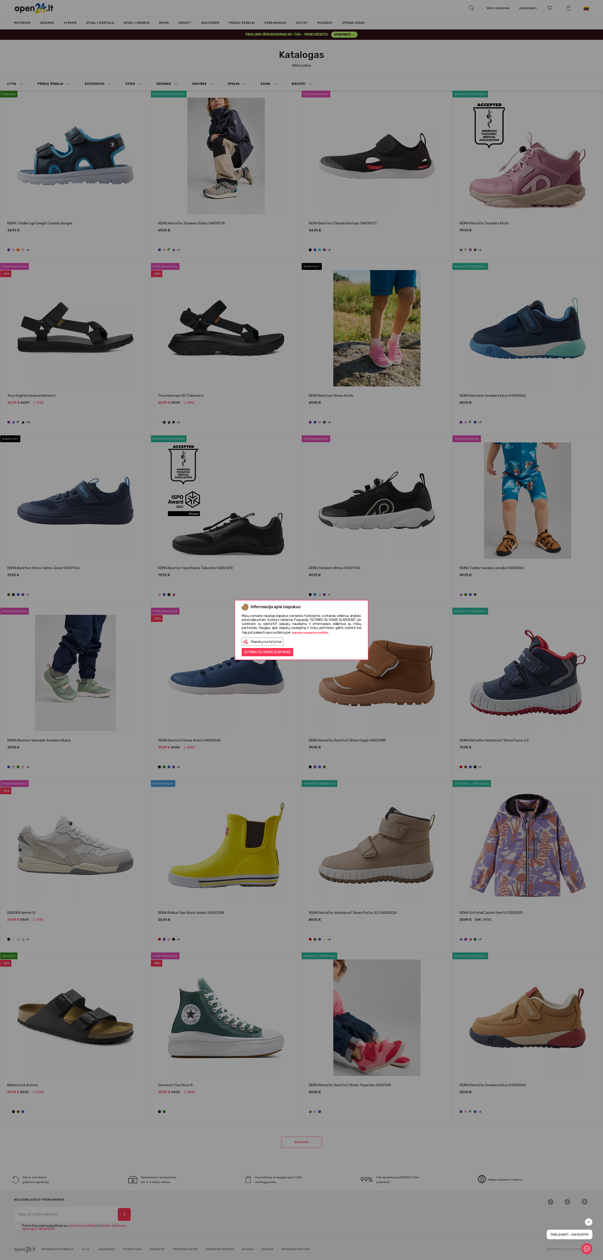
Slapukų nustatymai (266, 642)
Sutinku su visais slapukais (267, 652)
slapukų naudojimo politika (310, 632)
